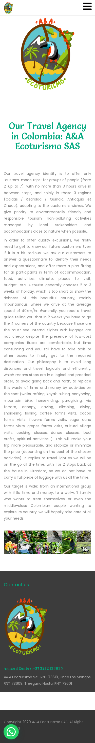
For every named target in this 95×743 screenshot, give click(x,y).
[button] (11, 731)
